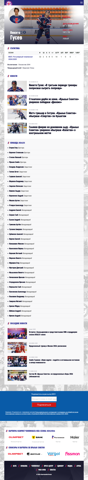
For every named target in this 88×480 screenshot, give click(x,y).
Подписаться (44, 405)
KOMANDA (24, 466)
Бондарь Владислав (20, 167)
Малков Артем (18, 200)
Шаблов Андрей (20, 311)
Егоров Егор (16, 148)
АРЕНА (79, 466)
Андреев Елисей (20, 210)
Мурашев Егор (19, 263)
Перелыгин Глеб (20, 287)
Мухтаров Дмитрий (21, 268)
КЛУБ (15, 466)
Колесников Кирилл (21, 248)
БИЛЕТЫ (53, 470)
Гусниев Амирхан (20, 229)
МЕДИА (70, 466)
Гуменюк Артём (20, 224)
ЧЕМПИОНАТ (35, 466)
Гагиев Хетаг (18, 172)
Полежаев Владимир (22, 296)
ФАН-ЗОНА (42, 470)
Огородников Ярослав (22, 282)
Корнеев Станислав (19, 152)
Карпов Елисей (19, 239)
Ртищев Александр (20, 205)
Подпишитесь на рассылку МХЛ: (43, 394)
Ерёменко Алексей (21, 234)
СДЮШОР (60, 466)
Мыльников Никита (21, 272)
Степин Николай (18, 157)
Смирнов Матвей (20, 301)
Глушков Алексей (19, 176)
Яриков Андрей (20, 316)
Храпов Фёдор (19, 306)
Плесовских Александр (22, 292)
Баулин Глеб (19, 215)
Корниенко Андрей (20, 196)
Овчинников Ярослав (22, 277)
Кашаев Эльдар (19, 191)
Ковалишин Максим (21, 244)
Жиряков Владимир (20, 181)
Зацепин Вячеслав (20, 186)
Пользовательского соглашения (45, 412)
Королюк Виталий (21, 253)
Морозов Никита (20, 258)
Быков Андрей (19, 220)
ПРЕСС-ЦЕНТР (48, 466)
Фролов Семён (17, 162)
